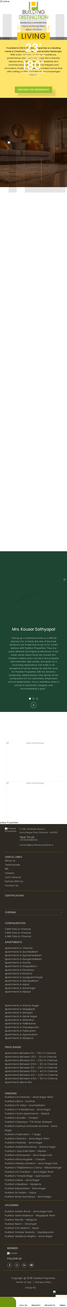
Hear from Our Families (33, 595)
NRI (6, 868)
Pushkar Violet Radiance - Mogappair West (30, 1215)
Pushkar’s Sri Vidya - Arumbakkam (25, 1105)
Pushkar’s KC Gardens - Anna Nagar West (29, 1171)
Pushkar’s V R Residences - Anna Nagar (28, 1109)
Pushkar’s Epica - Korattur (20, 1101)
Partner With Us (14, 881)
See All (19, 539)
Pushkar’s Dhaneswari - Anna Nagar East (28, 1155)
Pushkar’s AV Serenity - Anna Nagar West (29, 1097)
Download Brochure (33, 310)
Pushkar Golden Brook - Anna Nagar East (29, 1211)
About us (10, 860)
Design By (30, 1287)
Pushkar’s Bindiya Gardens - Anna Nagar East (31, 1163)
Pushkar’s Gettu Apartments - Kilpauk (27, 1113)
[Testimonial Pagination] (30, 699)
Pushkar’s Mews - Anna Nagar (22, 1180)
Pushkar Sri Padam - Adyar (20, 1192)
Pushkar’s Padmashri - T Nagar (23, 1134)
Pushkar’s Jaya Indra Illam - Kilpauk (25, 1151)
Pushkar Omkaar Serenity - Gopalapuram (29, 1232)
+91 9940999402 (29, 840)
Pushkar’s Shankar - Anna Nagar (23, 1142)
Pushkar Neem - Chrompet (21, 1224)
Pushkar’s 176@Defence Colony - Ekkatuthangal (33, 1167)
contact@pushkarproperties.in (36, 845)
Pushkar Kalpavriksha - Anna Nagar (25, 1188)
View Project (33, 304)
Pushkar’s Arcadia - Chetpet (21, 1117)
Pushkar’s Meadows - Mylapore (23, 1184)
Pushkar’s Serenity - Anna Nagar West (27, 1138)
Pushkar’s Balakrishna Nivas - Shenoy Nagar (30, 1146)
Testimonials (12, 864)
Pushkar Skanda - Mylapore (21, 1219)
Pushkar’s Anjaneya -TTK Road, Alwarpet (28, 1121)
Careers (9, 873)
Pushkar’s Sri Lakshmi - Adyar (22, 1228)
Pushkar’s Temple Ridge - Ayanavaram (28, 1176)
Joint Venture (13, 877)
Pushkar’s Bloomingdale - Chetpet (25, 1159)
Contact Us (11, 885)
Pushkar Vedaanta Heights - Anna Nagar (28, 1236)
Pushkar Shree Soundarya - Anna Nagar (28, 1196)
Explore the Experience (33, 89)
